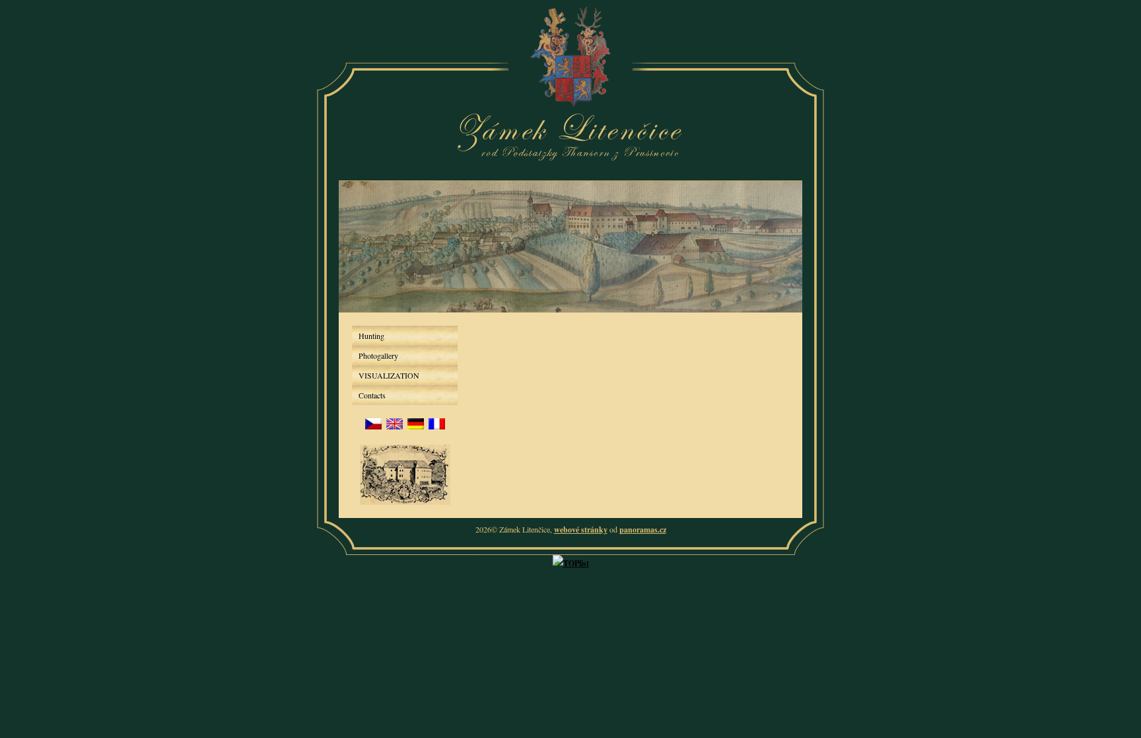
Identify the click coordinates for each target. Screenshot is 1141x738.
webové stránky (580, 529)
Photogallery (378, 355)
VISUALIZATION (389, 375)
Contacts (372, 395)
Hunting (371, 335)
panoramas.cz (642, 529)
